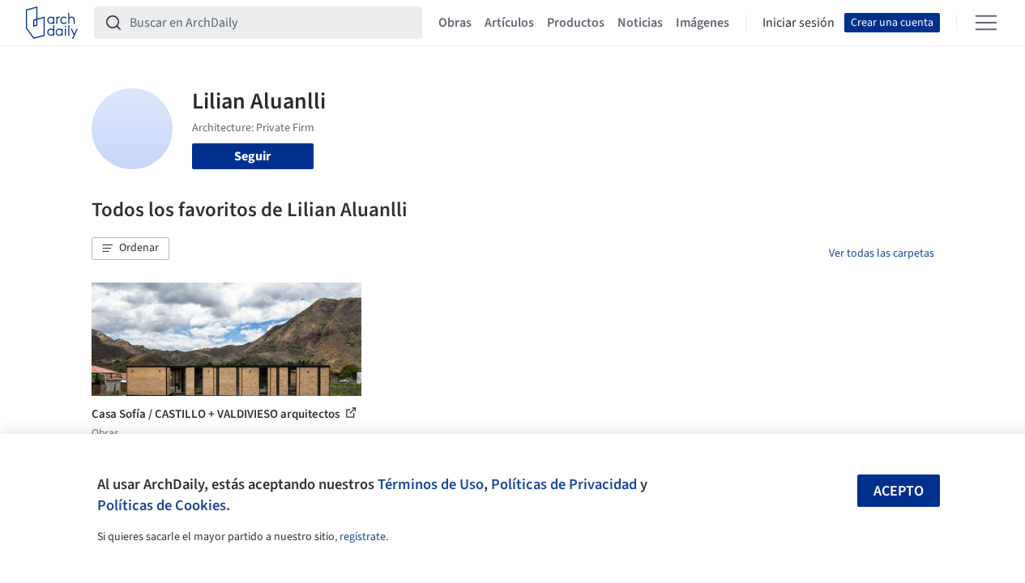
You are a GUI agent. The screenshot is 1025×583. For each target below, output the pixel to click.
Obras (455, 23)
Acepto (898, 491)
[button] (130, 248)
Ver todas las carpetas (881, 253)
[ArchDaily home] (52, 22)
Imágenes (702, 23)
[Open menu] (986, 23)
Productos (575, 23)
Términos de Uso (431, 484)
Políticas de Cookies (161, 505)
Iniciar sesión (798, 23)
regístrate (363, 537)
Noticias (640, 23)
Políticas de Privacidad (564, 484)
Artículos (509, 23)
